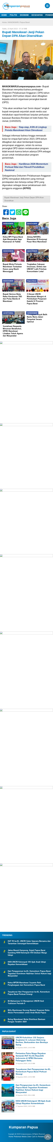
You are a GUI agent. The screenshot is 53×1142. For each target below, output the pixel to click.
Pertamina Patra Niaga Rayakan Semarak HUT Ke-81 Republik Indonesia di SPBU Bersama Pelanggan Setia (31, 1057)
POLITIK (13, 15)
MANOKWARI (13, 22)
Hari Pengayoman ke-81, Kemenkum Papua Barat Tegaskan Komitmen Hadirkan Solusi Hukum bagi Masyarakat (29, 973)
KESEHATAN (37, 15)
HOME (4, 15)
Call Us (34, 1137)
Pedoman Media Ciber (22, 1137)
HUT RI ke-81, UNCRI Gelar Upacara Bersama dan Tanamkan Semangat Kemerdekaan (29, 942)
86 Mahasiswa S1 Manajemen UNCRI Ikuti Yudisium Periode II (26, 1002)
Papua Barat (25, 22)
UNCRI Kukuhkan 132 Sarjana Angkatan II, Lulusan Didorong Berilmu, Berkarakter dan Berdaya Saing (32, 1041)
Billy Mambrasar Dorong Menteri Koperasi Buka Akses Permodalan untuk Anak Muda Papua (28, 1011)
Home (11, 1137)
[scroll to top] (48, 1137)
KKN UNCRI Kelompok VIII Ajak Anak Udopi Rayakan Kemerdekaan (27, 963)
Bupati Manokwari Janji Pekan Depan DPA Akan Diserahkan (24, 199)
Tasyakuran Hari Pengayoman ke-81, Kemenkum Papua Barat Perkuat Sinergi (29, 993)
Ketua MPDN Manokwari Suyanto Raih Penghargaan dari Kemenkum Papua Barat (26, 984)
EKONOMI (24, 15)
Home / (5, 22)
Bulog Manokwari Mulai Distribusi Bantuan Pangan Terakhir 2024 (26, 1020)
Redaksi (41, 1137)
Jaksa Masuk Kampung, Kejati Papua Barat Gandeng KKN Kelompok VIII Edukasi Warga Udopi (27, 952)
